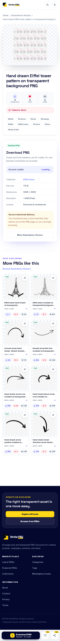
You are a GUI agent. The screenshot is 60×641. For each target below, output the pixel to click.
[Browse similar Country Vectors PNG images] (25, 278)
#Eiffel (10, 124)
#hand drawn (13, 130)
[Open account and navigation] (55, 5)
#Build (10, 119)
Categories (37, 562)
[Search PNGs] (47, 5)
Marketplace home (41, 574)
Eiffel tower (29, 179)
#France (36, 124)
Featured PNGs (9, 568)
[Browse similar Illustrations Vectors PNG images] (25, 324)
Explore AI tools (30, 514)
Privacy (6, 599)
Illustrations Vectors (21, 15)
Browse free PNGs (30, 521)
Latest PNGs (8, 562)
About (5, 587)
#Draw (33, 119)
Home (5, 15)
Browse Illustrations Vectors (17, 269)
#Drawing (45, 119)
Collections (8, 574)
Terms (5, 605)
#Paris (47, 124)
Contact (6, 593)
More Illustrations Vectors (30, 235)
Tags (34, 568)
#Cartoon (22, 119)
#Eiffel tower (23, 124)
